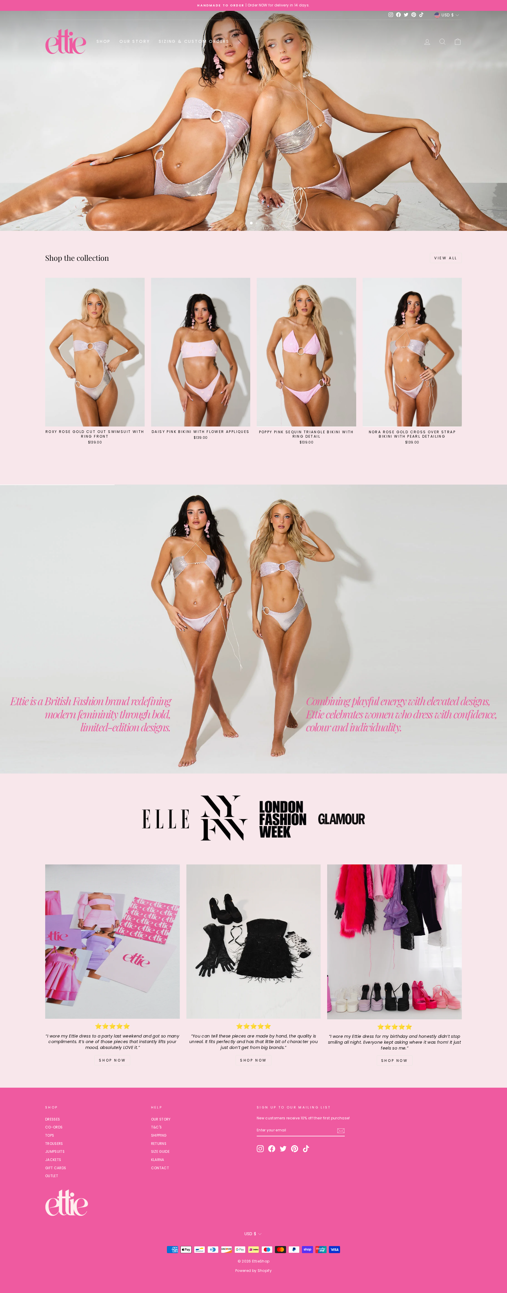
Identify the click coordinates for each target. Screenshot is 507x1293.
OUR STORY (134, 41)
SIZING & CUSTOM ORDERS (194, 41)
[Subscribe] (341, 1130)
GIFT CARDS (55, 1168)
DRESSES (52, 1119)
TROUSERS (54, 1143)
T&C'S (156, 1127)
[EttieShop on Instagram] (260, 1148)
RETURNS (158, 1143)
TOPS (49, 1135)
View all (445, 257)
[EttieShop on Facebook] (271, 1148)
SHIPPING (159, 1135)
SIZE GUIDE (160, 1151)
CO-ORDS (53, 1127)
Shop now (112, 1060)
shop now (394, 1060)
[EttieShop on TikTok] (306, 1148)
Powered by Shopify (253, 1270)
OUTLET (51, 1176)
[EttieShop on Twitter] (283, 1148)
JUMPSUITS (55, 1151)
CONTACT (160, 1168)
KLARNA (157, 1159)
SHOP (104, 41)
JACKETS (53, 1159)
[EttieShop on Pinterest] (294, 1148)
